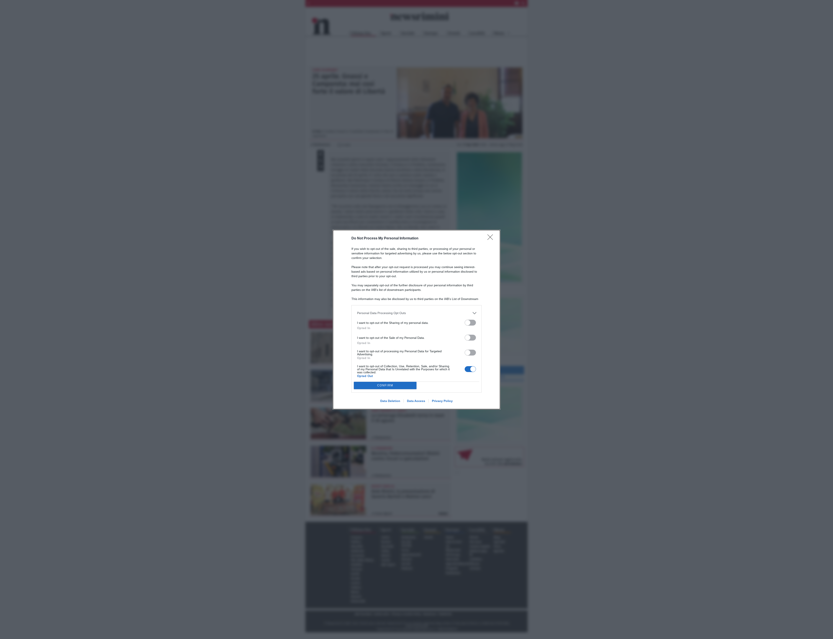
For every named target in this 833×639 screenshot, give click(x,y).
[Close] (491, 238)
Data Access (416, 401)
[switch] (470, 323)
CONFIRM (385, 385)
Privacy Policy (442, 401)
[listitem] (416, 313)
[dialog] (416, 319)
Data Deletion (390, 401)
